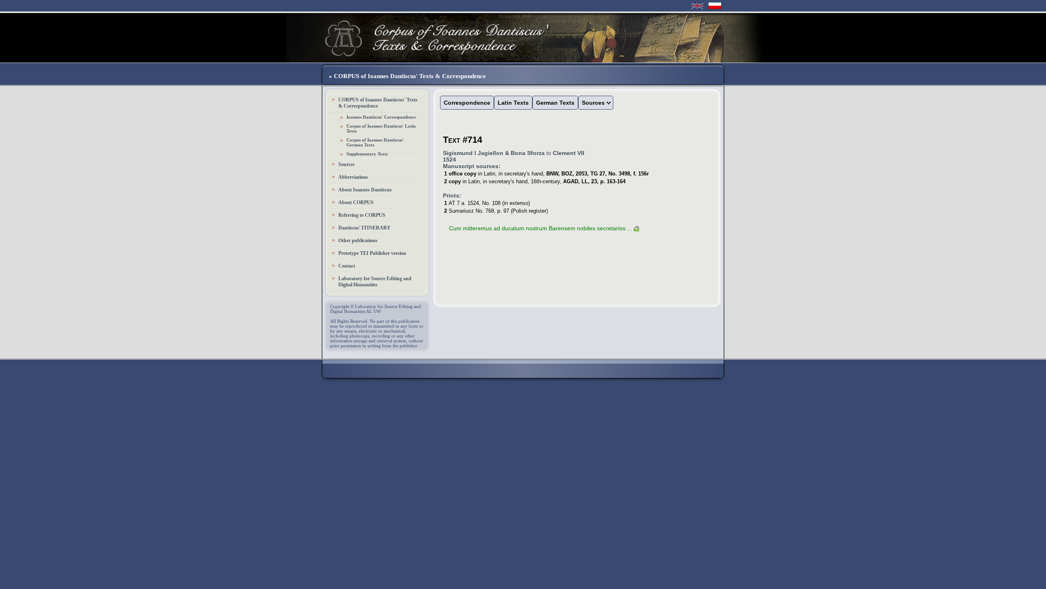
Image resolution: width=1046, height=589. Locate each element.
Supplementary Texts (367, 153)
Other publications (358, 240)
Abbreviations (353, 177)
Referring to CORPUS (361, 215)
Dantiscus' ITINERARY (364, 228)
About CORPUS (355, 202)
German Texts (555, 102)
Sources (346, 164)
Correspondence (467, 102)
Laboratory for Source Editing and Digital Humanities (374, 282)
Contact (346, 266)
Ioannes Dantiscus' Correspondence (381, 117)
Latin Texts (513, 102)
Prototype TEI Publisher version (372, 253)
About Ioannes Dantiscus (365, 190)
